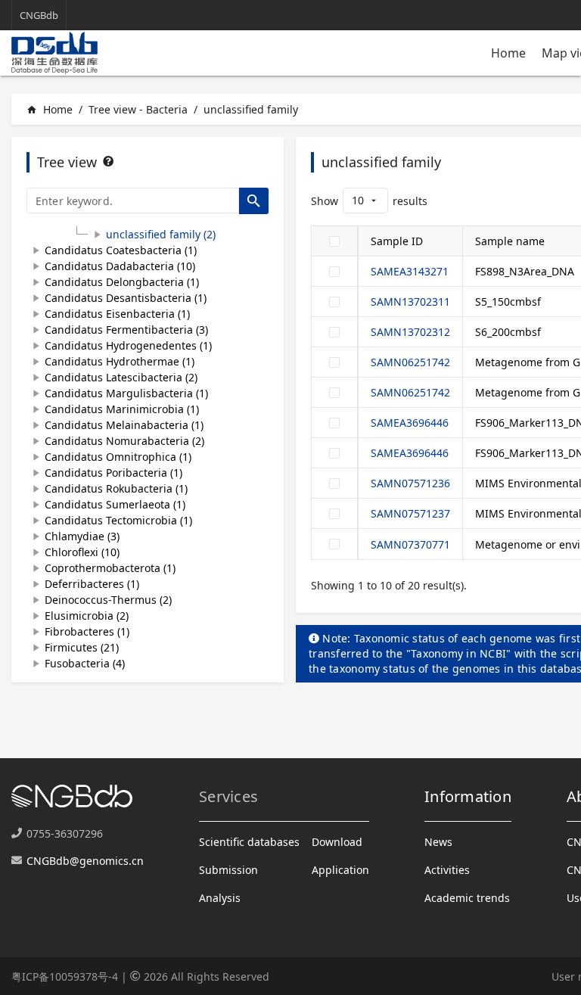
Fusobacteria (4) (85, 663)
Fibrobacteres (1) (87, 631)
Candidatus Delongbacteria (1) (122, 282)
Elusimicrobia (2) (87, 615)
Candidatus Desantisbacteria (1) (126, 298)
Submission (228, 870)
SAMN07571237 (410, 513)
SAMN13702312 (410, 332)
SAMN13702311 (410, 301)
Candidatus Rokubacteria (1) (116, 488)
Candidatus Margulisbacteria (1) (126, 393)
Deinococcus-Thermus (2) (108, 599)
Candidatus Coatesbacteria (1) (121, 250)
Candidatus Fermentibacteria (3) (126, 329)
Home (508, 53)
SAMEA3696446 (410, 422)
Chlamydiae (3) (82, 536)
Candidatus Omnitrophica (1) (118, 456)
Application (340, 870)
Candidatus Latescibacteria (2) (121, 377)
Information (467, 796)
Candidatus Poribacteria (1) (113, 472)
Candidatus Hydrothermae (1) (119, 361)
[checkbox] (334, 241)
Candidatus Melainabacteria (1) (124, 425)
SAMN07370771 (410, 544)
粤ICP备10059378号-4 (64, 976)
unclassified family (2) (161, 234)
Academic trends (467, 898)
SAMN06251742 (410, 362)
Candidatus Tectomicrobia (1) (118, 520)
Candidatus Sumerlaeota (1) (115, 504)
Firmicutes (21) (82, 647)
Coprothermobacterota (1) (110, 568)
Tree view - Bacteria (138, 109)
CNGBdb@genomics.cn (85, 861)
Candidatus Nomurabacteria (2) (124, 441)
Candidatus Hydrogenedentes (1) (128, 345)
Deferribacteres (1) (92, 584)
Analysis (220, 898)
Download (337, 842)
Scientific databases (249, 842)
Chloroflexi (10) (82, 552)
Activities (447, 870)
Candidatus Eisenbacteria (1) (117, 313)
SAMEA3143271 (410, 271)
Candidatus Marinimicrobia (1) (122, 409)
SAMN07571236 (410, 483)
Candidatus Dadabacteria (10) (120, 266)
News (438, 842)
